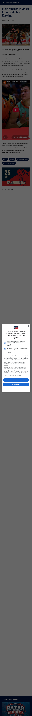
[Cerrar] (28, 326)
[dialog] (16, 358)
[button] (16, 353)
